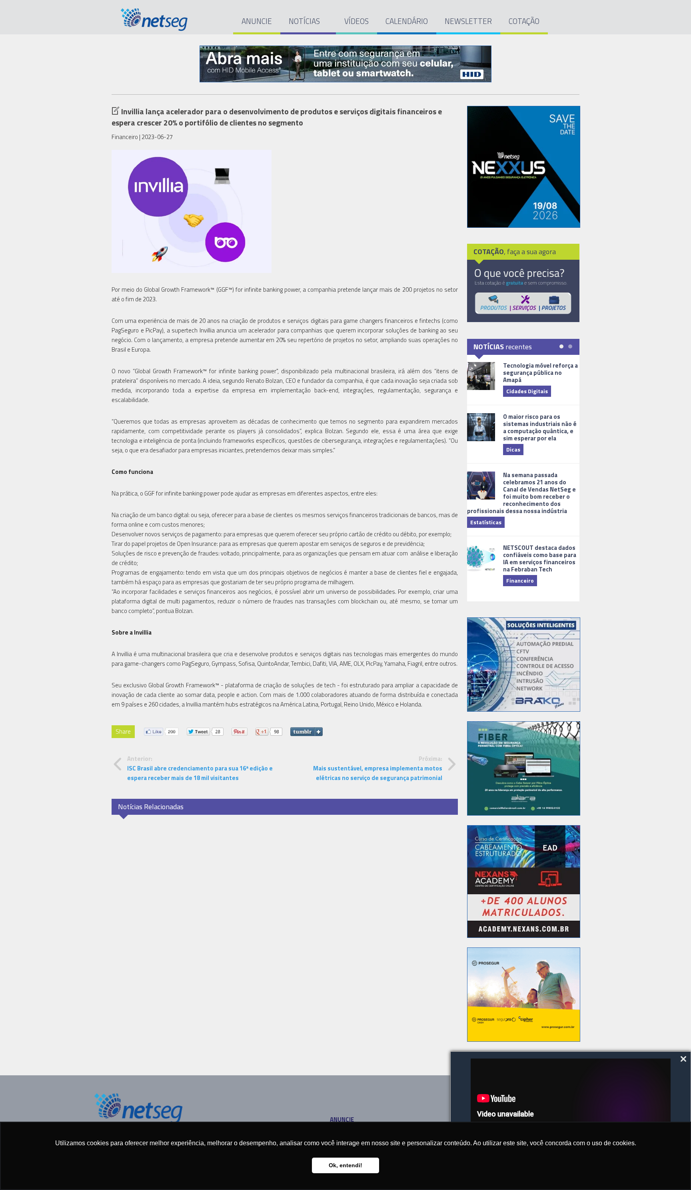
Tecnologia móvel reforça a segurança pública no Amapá (540, 372)
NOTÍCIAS (305, 21)
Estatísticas (485, 522)
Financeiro (520, 580)
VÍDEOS (356, 21)
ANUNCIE (257, 21)
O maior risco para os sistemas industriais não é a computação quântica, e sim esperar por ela (540, 427)
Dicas (513, 449)
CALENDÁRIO (406, 21)
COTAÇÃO (524, 21)
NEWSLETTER (468, 21)
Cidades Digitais (527, 391)
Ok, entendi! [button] (345, 1165)
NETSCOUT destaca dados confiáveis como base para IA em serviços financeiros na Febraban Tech (539, 558)
